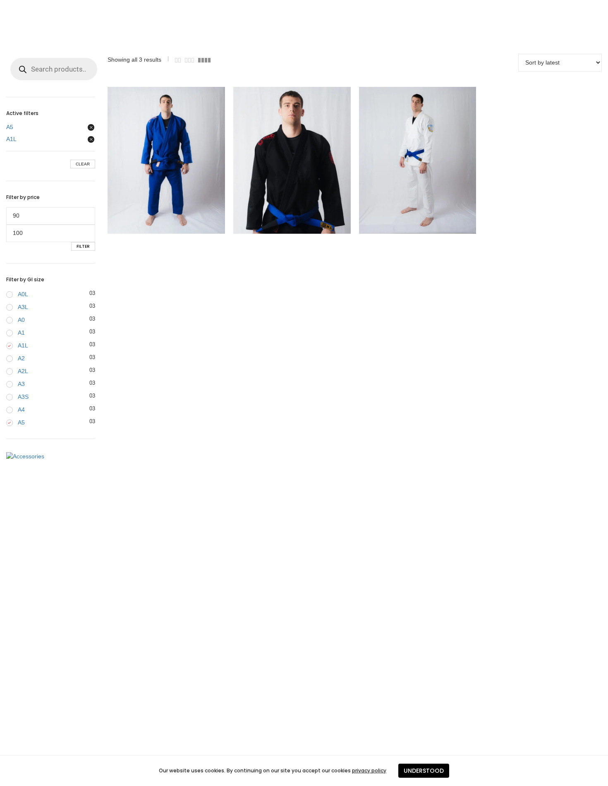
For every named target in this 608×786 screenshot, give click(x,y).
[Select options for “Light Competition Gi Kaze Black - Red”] (275, 160)
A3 (21, 384)
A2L (23, 371)
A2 (21, 358)
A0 (21, 319)
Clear (83, 164)
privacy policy (369, 770)
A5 (9, 127)
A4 (21, 409)
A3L (23, 307)
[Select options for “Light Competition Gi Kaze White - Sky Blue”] (401, 160)
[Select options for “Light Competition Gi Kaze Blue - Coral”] (149, 160)
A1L (11, 139)
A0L (23, 294)
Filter (83, 246)
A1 (21, 332)
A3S (23, 396)
